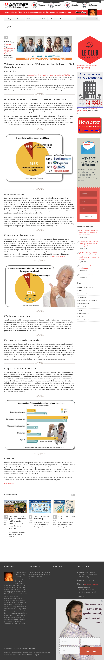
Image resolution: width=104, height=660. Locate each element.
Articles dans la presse (85, 287)
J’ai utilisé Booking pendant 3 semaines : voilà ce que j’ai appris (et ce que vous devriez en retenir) (18, 522)
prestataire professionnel (56, 256)
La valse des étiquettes (87, 275)
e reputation (8, 51)
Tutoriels (81, 317)
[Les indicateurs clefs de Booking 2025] (40, 506)
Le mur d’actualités (84, 320)
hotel (5, 53)
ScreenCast (82, 307)
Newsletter (64, 19)
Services (20, 19)
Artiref (80, 291)
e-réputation (82, 297)
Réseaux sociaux (83, 304)
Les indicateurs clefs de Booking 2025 (42, 517)
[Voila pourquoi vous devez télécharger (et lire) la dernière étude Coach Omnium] (44, 48)
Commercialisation (84, 294)
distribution (7, 50)
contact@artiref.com (91, 584)
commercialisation (9, 48)
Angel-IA (37, 655)
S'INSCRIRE (88, 216)
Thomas (8, 44)
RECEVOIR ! (91, 651)
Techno (80, 310)
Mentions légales (30, 648)
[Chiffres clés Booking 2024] (64, 506)
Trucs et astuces (83, 313)
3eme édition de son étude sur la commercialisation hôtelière (49, 75)
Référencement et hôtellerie (87, 300)
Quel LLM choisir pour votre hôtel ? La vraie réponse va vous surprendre (88, 233)
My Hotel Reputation (24, 655)
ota (9, 53)
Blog (9, 19)
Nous (53, 19)
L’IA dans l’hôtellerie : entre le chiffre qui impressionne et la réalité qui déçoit (88, 244)
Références (31, 19)
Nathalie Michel (9, 484)
